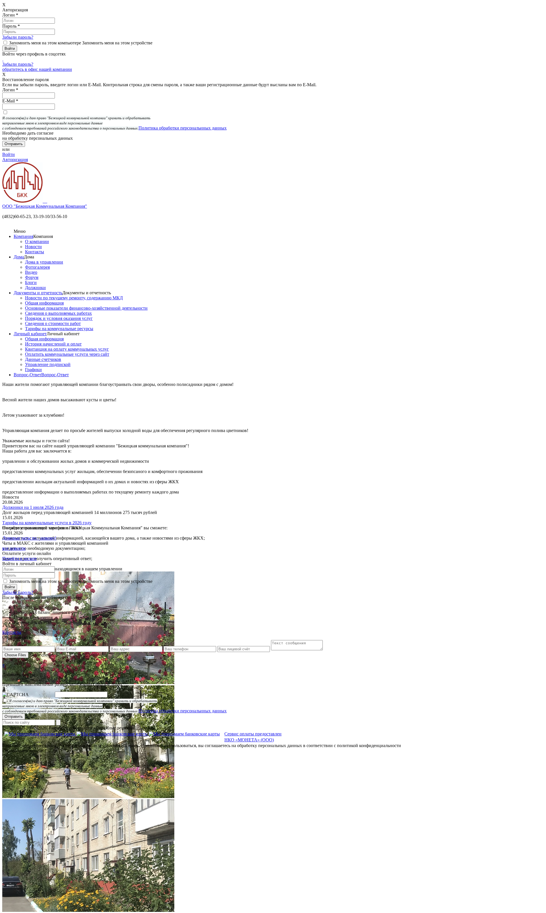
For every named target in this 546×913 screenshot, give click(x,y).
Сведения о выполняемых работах (58, 313)
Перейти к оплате (19, 558)
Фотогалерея (37, 267)
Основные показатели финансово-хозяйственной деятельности (86, 308)
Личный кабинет (30, 333)
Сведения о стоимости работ (53, 323)
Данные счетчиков (43, 359)
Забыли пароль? (17, 37)
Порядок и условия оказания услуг (59, 318)
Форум (31, 277)
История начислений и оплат (53, 344)
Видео (31, 272)
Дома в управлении (44, 262)
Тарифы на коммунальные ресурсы (59, 328)
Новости (33, 246)
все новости (14, 548)
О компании (37, 241)
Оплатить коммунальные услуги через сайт (67, 354)
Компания (23, 236)
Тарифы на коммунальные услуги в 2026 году (47, 522)
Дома (19, 256)
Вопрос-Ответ (27, 374)
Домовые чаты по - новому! (29, 538)
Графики (33, 369)
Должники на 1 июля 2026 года (32, 507)
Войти (8, 154)
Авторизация (15, 159)
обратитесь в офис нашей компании (37, 69)
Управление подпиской (48, 364)
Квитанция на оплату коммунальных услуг (67, 349)
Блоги (31, 282)
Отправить (14, 716)
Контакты (34, 251)
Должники (35, 287)
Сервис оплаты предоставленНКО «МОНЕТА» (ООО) (253, 736)
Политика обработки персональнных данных (182, 128)
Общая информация (44, 303)
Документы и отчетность (38, 292)
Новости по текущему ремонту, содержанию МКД (74, 297)
